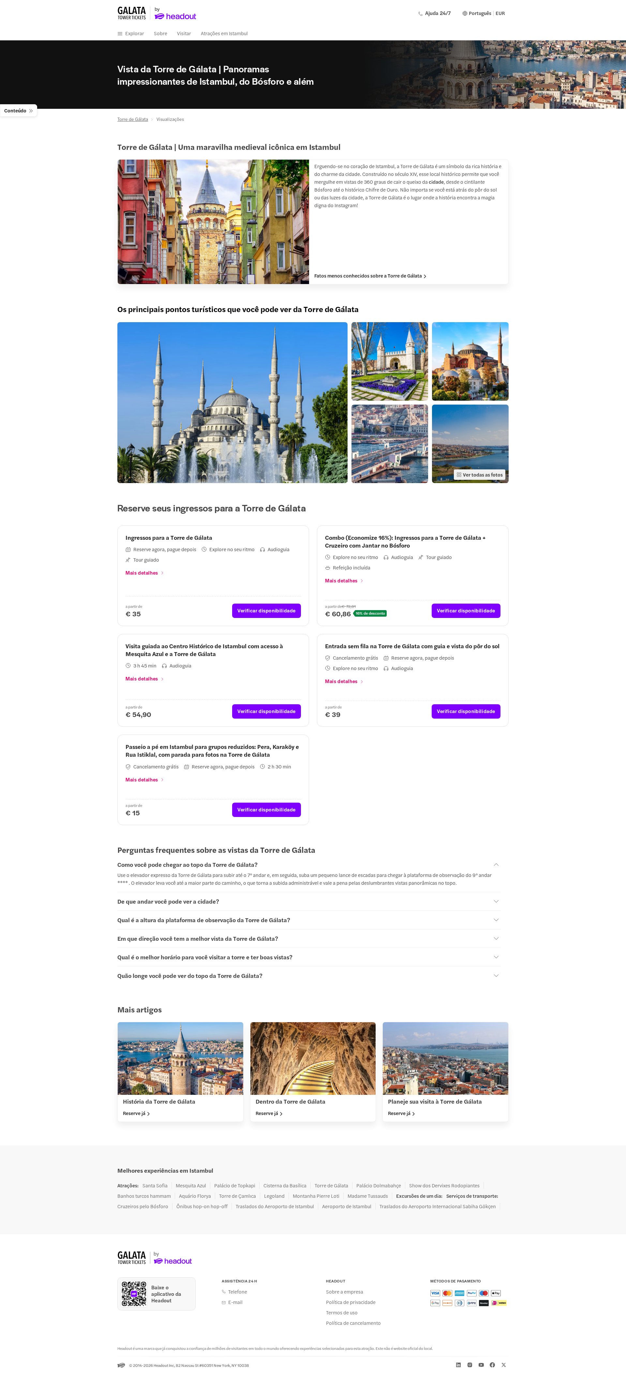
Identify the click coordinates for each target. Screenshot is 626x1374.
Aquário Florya (195, 1196)
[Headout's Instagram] (469, 1364)
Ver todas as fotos (483, 474)
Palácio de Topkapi (234, 1185)
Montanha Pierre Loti (316, 1196)
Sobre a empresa (344, 1291)
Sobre (160, 33)
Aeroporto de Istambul (346, 1206)
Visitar (184, 33)
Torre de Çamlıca (237, 1196)
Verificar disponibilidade (266, 610)
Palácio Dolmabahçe (378, 1185)
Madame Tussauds (368, 1196)
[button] (232, 402)
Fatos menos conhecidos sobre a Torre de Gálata (368, 275)
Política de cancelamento (353, 1323)
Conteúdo (15, 110)
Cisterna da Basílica (284, 1185)
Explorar (134, 33)
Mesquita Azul (191, 1185)
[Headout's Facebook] (492, 1364)
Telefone (237, 1291)
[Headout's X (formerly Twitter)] (503, 1364)
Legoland (274, 1196)
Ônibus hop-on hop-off (202, 1206)
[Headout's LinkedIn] (458, 1364)
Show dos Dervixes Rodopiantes (444, 1185)
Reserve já (134, 1113)
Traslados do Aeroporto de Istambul (275, 1206)
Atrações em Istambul (224, 33)
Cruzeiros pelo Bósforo (142, 1206)
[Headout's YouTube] (481, 1364)
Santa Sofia (155, 1185)
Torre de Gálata (132, 119)
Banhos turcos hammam (144, 1196)
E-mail (235, 1302)
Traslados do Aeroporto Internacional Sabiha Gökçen (438, 1206)
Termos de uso (342, 1312)
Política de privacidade (351, 1302)
